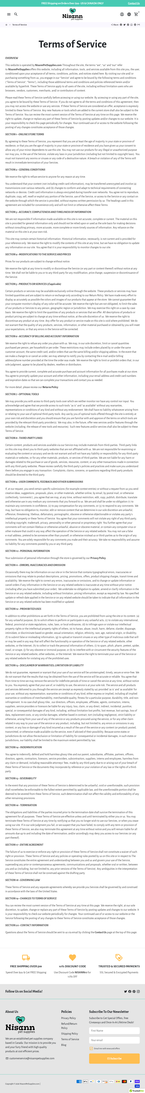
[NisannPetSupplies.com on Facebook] (129, 991)
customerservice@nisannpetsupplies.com (30, 1058)
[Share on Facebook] (121, 25)
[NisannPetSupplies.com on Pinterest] (134, 991)
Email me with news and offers (107, 1048)
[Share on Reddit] (135, 25)
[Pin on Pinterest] (128, 25)
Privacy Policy (68, 1018)
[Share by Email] (139, 25)
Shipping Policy (69, 1033)
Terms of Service (19, 25)
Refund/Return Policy (69, 1025)
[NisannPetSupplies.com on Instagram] (138, 991)
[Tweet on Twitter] (124, 25)
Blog (63, 1045)
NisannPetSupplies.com (29, 1084)
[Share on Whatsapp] (131, 25)
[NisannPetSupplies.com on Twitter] (125, 991)
